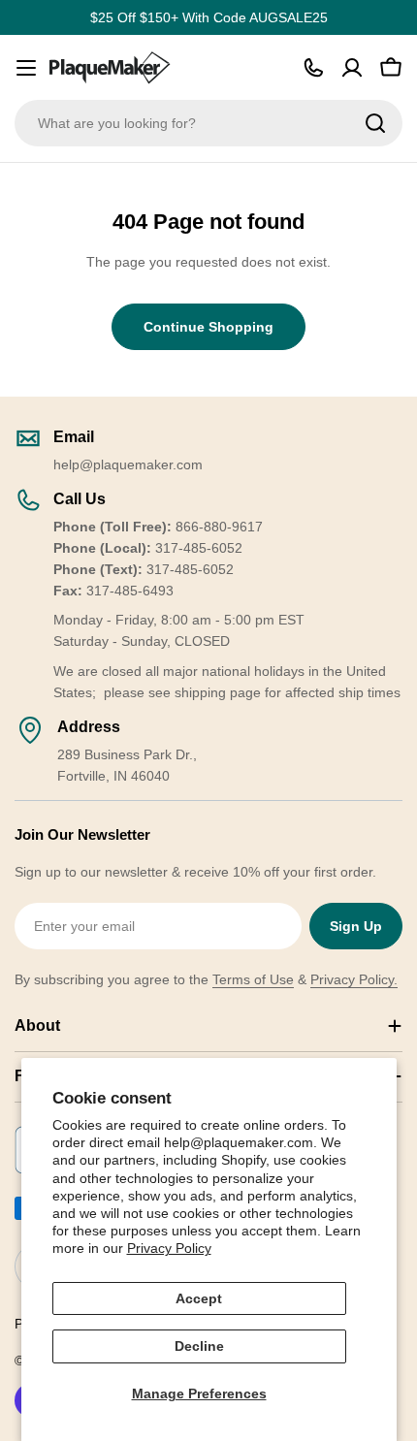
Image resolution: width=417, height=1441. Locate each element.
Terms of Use (253, 979)
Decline (199, 1346)
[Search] (375, 123)
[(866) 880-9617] (313, 68)
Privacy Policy (169, 1248)
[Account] (352, 68)
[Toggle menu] (26, 68)
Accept (199, 1298)
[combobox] (208, 123)
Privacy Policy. (354, 979)
